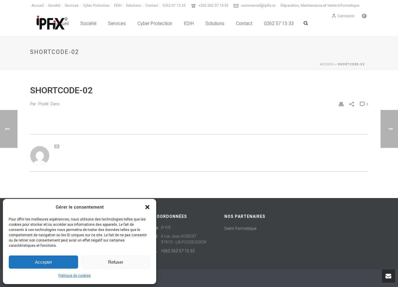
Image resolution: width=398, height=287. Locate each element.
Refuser (115, 262)
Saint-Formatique (240, 228)
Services (117, 23)
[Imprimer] (341, 104)
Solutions (214, 23)
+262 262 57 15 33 (213, 5)
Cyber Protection (155, 23)
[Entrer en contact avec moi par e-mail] (56, 147)
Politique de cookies (74, 276)
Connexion (346, 16)
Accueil (327, 64)
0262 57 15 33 (279, 23)
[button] (147, 207)
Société (88, 23)
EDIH (189, 23)
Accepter (43, 262)
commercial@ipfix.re (258, 5)
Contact (244, 23)
